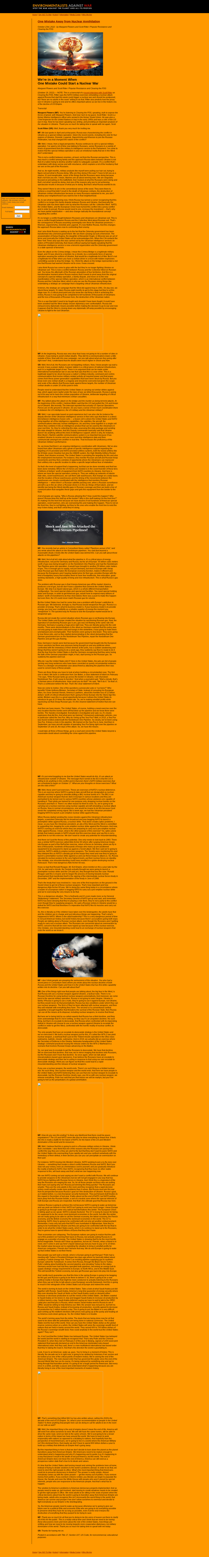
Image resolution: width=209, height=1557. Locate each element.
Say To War (45, 15)
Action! (55, 15)
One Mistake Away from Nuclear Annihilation (69, 21)
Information (64, 15)
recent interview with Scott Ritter (98, 93)
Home (34, 15)
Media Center (75, 15)
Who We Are (87, 15)
